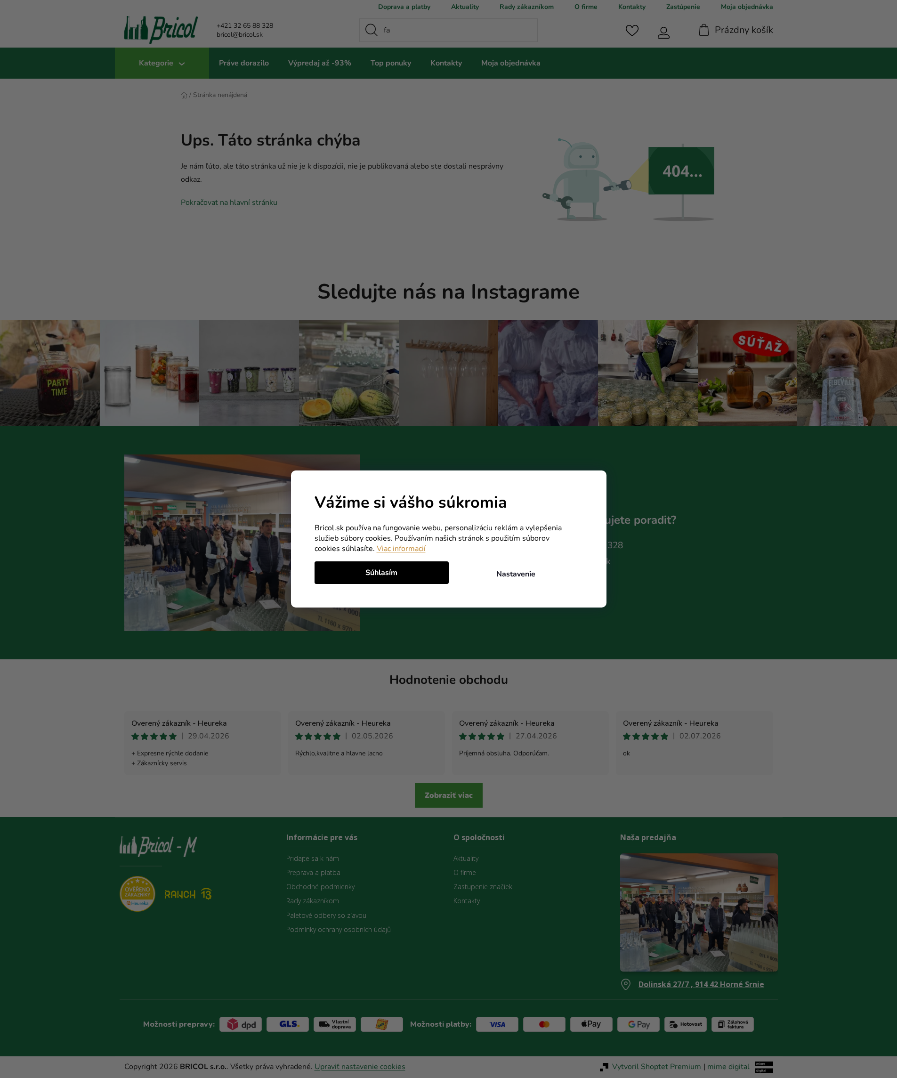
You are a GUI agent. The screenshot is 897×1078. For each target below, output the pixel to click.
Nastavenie (515, 574)
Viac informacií (401, 548)
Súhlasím (381, 572)
